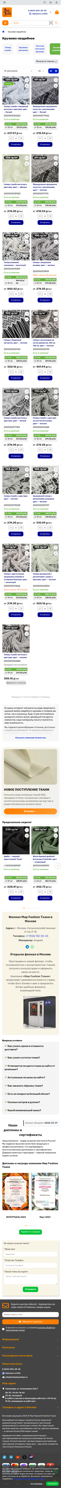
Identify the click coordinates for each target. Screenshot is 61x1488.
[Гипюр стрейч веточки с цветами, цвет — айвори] (16, 168)
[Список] (56, 70)
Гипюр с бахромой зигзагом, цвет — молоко (15, 341)
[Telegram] (27, 946)
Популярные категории (17, 1355)
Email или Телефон (14, 1260)
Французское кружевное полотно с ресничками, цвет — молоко (45, 187)
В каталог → (30, 811)
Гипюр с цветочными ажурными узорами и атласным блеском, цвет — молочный (15, 578)
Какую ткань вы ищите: (16, 1271)
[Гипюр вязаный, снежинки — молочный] (16, 246)
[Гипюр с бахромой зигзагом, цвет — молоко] (16, 324)
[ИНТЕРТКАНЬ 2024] (16, 1191)
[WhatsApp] (32, 946)
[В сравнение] (27, 86)
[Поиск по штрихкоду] (51, 22)
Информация (10, 1339)
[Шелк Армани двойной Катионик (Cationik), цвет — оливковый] (45, 840)
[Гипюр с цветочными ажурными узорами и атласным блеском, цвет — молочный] (16, 558)
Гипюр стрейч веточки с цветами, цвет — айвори (15, 185)
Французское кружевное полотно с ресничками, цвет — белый (45, 109)
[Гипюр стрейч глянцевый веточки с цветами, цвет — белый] (16, 90)
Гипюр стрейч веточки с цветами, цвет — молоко (15, 656)
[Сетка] (51, 70)
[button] (3, 865)
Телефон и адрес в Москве (19, 1407)
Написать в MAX (40, 14)
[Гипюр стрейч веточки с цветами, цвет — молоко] (16, 638)
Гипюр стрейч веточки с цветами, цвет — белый (15, 419)
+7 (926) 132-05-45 (37, 935)
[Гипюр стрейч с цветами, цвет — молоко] (16, 480)
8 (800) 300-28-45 (37, 10)
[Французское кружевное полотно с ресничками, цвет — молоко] (45, 168)
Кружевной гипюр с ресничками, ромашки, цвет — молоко (43, 499)
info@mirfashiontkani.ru (16, 1377)
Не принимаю (36, 1484)
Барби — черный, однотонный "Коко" (13, 857)
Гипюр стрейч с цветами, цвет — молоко (16, 497)
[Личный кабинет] (56, 2)
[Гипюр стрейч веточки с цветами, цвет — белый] (16, 402)
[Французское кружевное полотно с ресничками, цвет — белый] (45, 90)
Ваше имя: (10, 1249)
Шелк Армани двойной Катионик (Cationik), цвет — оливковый (45, 859)
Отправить (30, 1289)
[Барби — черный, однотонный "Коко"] (16, 840)
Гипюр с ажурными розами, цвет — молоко (44, 263)
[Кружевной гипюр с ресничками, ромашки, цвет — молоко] (45, 480)
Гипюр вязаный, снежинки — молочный (15, 263)
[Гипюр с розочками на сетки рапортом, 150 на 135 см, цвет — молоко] (45, 324)
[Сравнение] (50, 2)
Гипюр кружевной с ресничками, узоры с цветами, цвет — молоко (44, 577)
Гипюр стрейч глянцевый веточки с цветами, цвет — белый (16, 109)
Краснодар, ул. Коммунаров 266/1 (21, 1389)
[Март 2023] (45, 1191)
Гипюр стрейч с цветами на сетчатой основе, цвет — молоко (44, 421)
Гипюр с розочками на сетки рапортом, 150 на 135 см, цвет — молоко (44, 343)
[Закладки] (44, 2)
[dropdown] (4, 2)
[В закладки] (27, 80)
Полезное (8, 1347)
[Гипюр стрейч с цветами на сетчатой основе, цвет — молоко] (45, 402)
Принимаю (52, 1484)
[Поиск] (56, 22)
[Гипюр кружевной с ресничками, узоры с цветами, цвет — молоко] (45, 558)
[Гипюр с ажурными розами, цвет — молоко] (45, 246)
